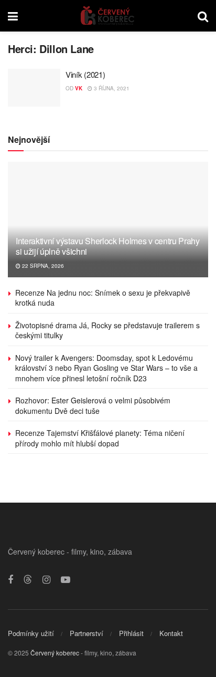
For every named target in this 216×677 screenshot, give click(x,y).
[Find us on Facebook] (10, 580)
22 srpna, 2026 (42, 265)
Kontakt (171, 633)
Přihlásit (131, 633)
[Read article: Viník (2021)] (34, 88)
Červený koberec (54, 652)
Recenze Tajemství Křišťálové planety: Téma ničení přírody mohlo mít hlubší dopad (100, 438)
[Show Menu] (13, 16)
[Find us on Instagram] (46, 580)
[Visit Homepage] (107, 15)
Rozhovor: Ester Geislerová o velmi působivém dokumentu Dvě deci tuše (92, 405)
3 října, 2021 (110, 88)
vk (78, 88)
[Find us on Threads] (28, 580)
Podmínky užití (31, 633)
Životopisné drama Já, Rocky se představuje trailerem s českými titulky (107, 330)
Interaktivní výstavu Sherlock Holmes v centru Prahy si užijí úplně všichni (108, 246)
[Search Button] (203, 16)
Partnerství (86, 633)
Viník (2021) (85, 74)
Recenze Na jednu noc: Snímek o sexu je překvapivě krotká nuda (102, 297)
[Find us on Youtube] (65, 580)
